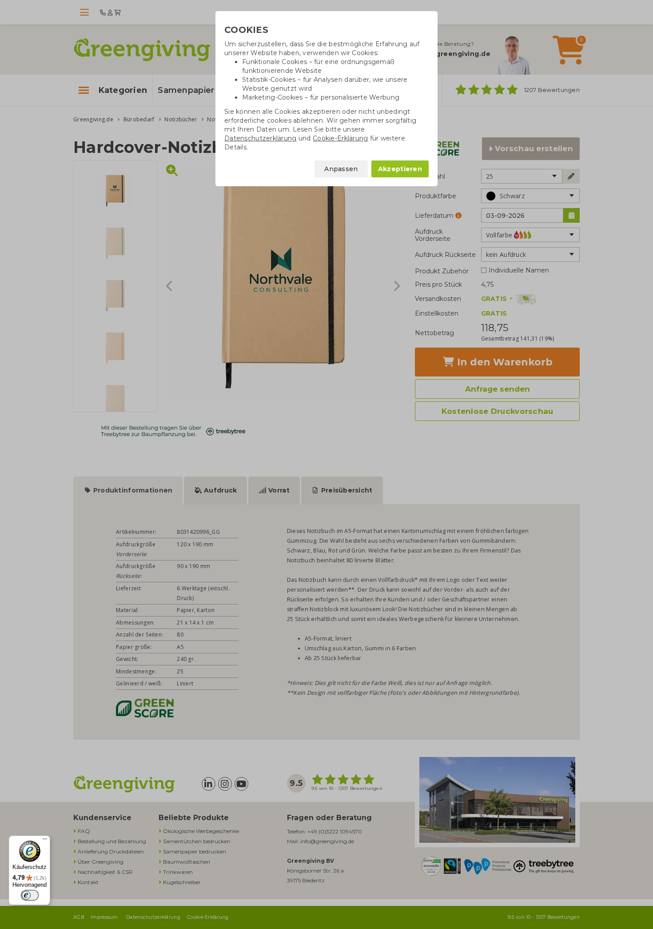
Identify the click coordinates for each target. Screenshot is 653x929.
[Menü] (45, 841)
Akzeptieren (400, 169)
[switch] (30, 895)
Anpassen (341, 169)
